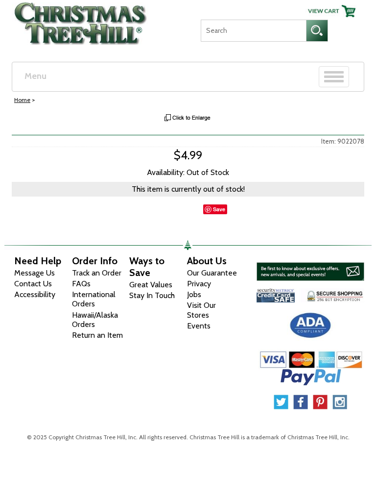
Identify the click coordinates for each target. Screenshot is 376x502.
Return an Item (97, 335)
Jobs (194, 294)
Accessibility (34, 294)
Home (22, 99)
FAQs (81, 283)
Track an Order (96, 272)
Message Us (34, 272)
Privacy (199, 283)
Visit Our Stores (201, 310)
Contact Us (33, 283)
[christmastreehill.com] (81, 21)
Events (199, 325)
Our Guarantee (212, 272)
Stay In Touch (152, 295)
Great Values (150, 284)
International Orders (94, 299)
